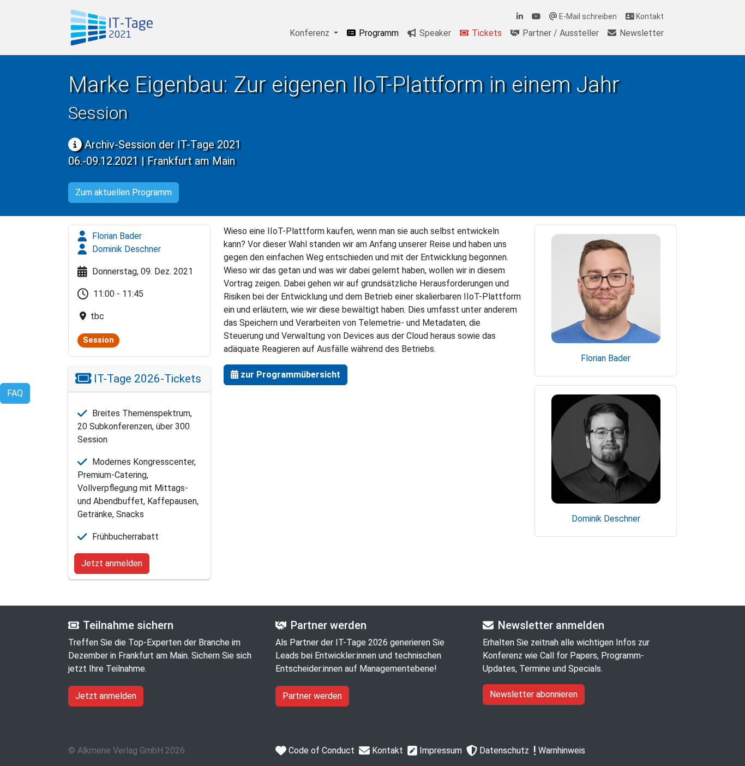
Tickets (486, 33)
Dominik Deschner (125, 249)
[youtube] (536, 16)
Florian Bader (116, 236)
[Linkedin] (519, 16)
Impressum (439, 750)
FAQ (15, 393)
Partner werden (312, 696)
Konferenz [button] (311, 33)
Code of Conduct (320, 750)
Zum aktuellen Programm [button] (123, 192)
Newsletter (640, 33)
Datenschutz (503, 750)
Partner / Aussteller (559, 33)
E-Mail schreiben (587, 16)
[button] (285, 374)
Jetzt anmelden (111, 563)
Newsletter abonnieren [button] (534, 694)
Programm (378, 33)
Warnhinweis (560, 750)
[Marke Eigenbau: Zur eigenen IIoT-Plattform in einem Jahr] (111, 27)
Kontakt (649, 16)
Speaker (434, 33)
